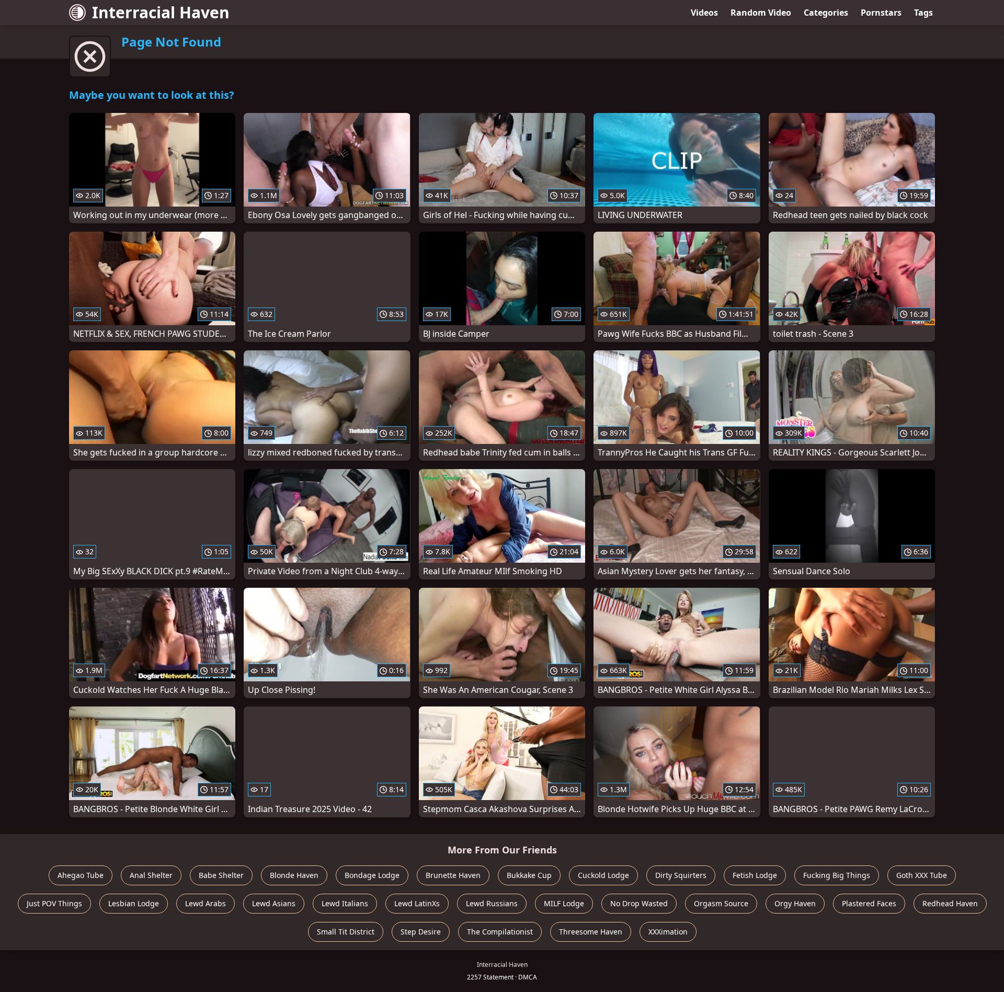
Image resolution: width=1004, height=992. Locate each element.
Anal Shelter (151, 875)
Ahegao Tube (81, 875)
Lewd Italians (345, 903)
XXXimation (668, 932)
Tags (923, 12)
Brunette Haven (453, 875)
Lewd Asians (273, 903)
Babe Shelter (221, 875)
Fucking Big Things (836, 875)
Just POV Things (54, 903)
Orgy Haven (795, 903)
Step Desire (421, 932)
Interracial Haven (161, 12)
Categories (826, 12)
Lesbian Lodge (133, 903)
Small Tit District (345, 932)
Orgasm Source (721, 903)
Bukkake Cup (529, 875)
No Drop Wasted (639, 903)
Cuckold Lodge (603, 875)
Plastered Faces (869, 903)
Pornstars (881, 12)
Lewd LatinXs (417, 903)
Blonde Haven (294, 875)
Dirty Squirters (680, 875)
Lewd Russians (492, 903)
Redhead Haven (950, 903)
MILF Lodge (564, 903)
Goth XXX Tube (921, 875)
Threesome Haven (590, 932)
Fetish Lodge (755, 875)
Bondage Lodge (372, 875)
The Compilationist (500, 932)
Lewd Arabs (205, 903)
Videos (704, 12)
